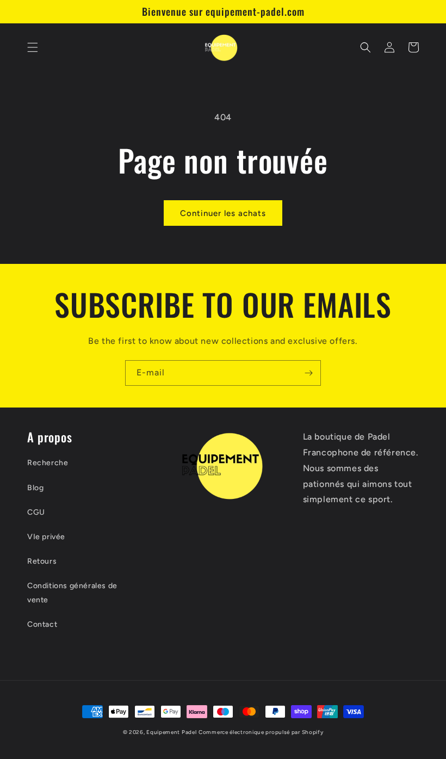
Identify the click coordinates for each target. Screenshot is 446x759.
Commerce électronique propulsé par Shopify (261, 732)
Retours (42, 561)
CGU (36, 512)
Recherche (47, 462)
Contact (42, 624)
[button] (33, 47)
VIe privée (46, 536)
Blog (35, 487)
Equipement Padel (171, 732)
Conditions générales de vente (72, 592)
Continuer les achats (223, 213)
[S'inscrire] (308, 373)
